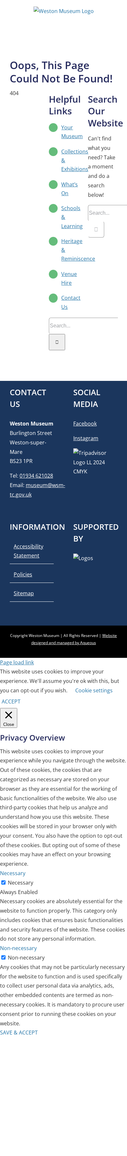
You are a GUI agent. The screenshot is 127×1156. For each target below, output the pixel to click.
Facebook (85, 423)
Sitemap (24, 593)
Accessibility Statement (28, 551)
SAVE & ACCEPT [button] (19, 1032)
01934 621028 (36, 475)
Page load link (17, 662)
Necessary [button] (12, 873)
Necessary (20, 882)
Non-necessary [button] (18, 948)
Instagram (85, 438)
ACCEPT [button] (11, 701)
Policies (23, 574)
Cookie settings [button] (94, 690)
